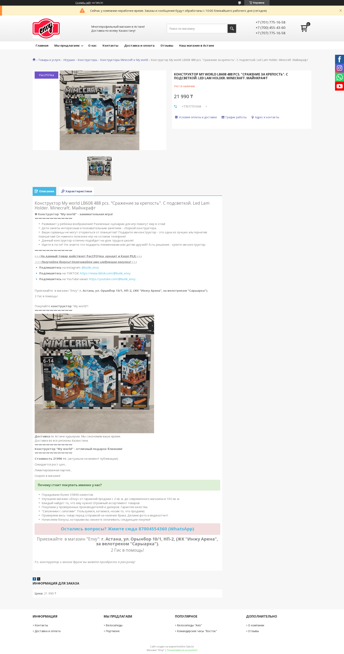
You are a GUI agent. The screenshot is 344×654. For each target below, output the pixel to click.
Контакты (110, 45)
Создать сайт (83, 2)
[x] (38, 579)
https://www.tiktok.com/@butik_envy (105, 273)
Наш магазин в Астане (196, 45)
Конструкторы (87, 60)
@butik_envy (90, 267)
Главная (42, 45)
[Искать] (232, 28)
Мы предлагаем (66, 45)
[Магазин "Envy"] (46, 28)
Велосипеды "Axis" (189, 625)
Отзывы (166, 45)
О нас (92, 45)
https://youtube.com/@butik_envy (112, 279)
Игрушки (69, 60)
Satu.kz (190, 646)
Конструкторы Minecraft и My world (124, 60)
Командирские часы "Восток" (197, 631)
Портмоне (113, 631)
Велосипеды (114, 625)
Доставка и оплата (139, 45)
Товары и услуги (49, 60)
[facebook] (34, 579)
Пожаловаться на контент (182, 650)
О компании (256, 625)
